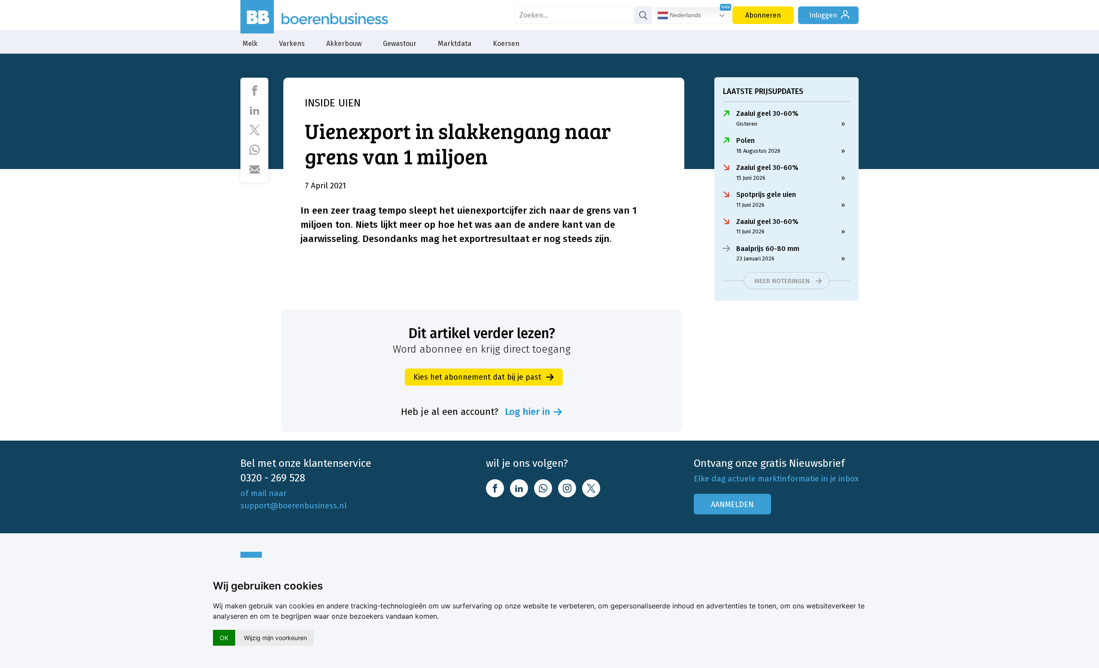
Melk (250, 43)
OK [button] (224, 637)
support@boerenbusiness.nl (293, 506)
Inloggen (823, 15)
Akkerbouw (343, 43)
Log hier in (527, 412)
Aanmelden (732, 504)
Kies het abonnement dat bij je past (477, 377)
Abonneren (763, 15)
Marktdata (454, 43)
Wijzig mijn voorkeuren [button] (275, 637)
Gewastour (399, 43)
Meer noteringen (782, 281)
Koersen (506, 43)
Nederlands (684, 15)
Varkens (292, 43)
